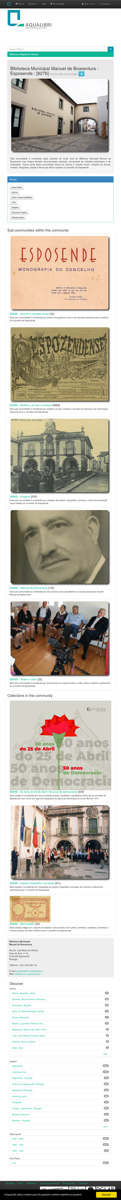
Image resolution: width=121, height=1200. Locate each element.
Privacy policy (69, 1183)
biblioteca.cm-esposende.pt (27, 973)
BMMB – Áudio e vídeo (23, 679)
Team (20, 1183)
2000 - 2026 (17, 1138)
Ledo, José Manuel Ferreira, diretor (28, 1035)
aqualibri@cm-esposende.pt (29, 970)
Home (21, 3)
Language (103, 3)
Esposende (17, 1065)
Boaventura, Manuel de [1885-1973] (29, 1029)
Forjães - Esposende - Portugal (26, 1108)
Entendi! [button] (106, 1194)
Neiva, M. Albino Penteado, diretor (28, 1011)
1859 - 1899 (17, 1150)
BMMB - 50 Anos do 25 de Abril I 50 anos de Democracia (43, 792)
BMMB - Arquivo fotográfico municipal (32, 883)
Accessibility (58, 3)
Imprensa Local (19, 1096)
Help (44, 3)
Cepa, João (17, 1047)
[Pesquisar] (111, 49)
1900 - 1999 (17, 1144)
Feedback (83, 1183)
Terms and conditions (50, 1183)
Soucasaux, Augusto (21, 1005)
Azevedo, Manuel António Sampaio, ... (30, 999)
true (14, 1162)
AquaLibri (10, 1183)
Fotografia (17, 1102)
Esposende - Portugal (22, 1078)
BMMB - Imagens (20, 496)
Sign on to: (89, 3)
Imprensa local (19, 1071)
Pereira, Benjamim (20, 1017)
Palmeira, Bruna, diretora (24, 1041)
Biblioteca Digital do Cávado (24, 54)
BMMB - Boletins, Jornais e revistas (31, 405)
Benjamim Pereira (20, 1114)
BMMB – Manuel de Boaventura (28, 588)
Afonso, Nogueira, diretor (24, 993)
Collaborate (31, 1183)
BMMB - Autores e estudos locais (29, 314)
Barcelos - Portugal (21, 1120)
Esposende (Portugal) (22, 1090)
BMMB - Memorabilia (22, 924)
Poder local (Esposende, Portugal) (28, 1084)
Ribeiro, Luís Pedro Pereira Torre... (28, 1023)
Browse (32, 3)
